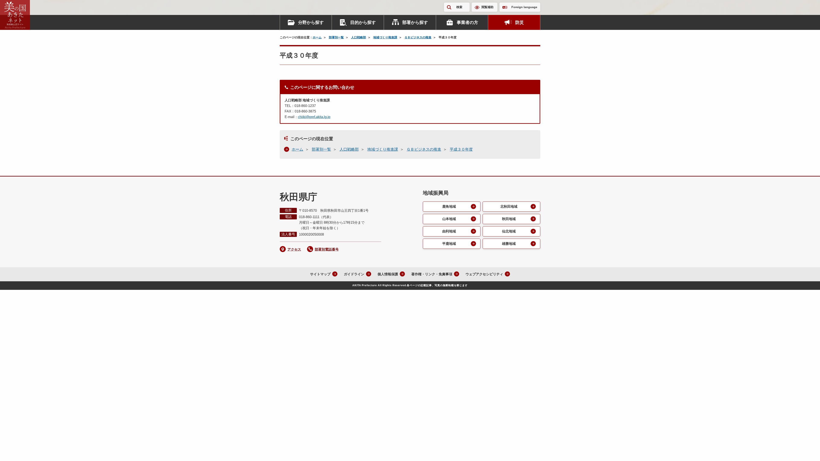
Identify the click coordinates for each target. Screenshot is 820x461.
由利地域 (449, 231)
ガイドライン (354, 274)
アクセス (294, 249)
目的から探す (363, 22)
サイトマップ (320, 274)
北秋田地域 (508, 206)
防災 (519, 22)
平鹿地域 (449, 243)
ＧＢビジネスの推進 (417, 37)
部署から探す (415, 22)
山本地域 (449, 219)
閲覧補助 (487, 7)
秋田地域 (509, 219)
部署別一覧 (336, 37)
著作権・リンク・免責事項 (431, 274)
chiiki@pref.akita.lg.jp (314, 117)
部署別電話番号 (327, 249)
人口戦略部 (358, 37)
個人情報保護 (388, 274)
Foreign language (524, 7)
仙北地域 (509, 231)
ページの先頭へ (808, 452)
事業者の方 (467, 22)
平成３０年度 (461, 149)
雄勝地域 (509, 243)
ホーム (317, 37)
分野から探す (311, 22)
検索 (459, 7)
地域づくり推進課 (385, 37)
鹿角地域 (449, 206)
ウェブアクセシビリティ (484, 274)
